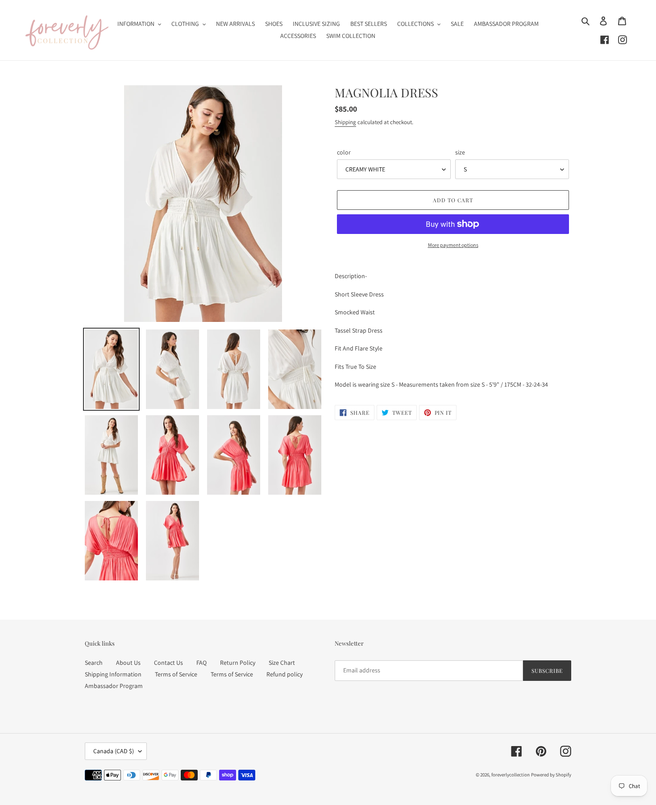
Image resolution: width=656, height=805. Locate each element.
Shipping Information (113, 674)
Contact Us (168, 663)
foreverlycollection (510, 775)
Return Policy (237, 663)
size (460, 152)
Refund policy (284, 674)
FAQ (201, 663)
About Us (128, 663)
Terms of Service (176, 674)
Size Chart (282, 663)
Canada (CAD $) (113, 751)
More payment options (453, 245)
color (344, 152)
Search (94, 663)
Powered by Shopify (551, 775)
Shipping (345, 122)
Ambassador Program (114, 686)
